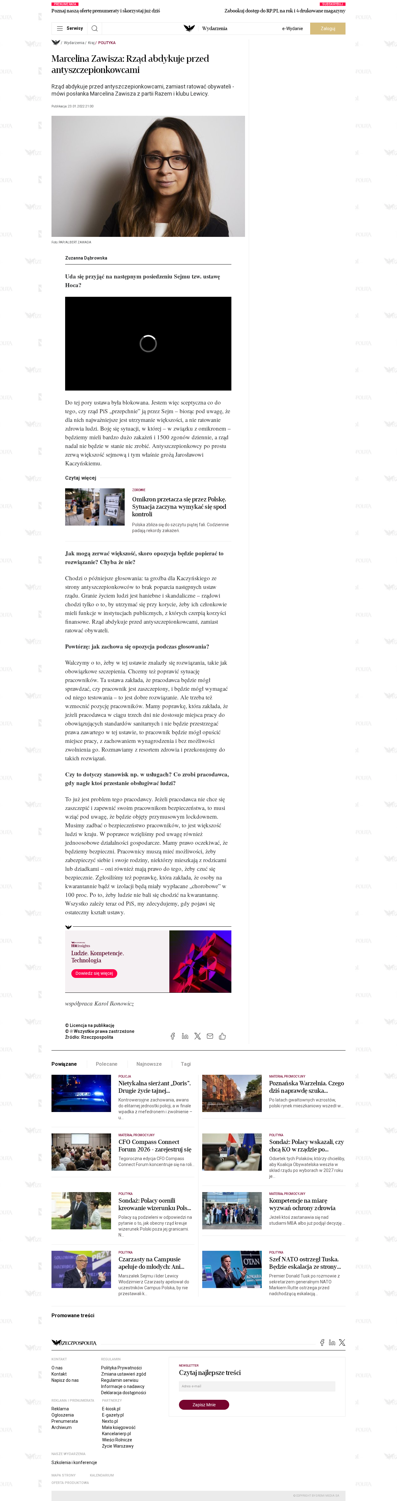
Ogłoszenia (62, 1415)
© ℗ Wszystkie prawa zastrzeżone (99, 1031)
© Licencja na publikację (90, 1025)
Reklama (60, 1408)
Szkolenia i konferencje (74, 1462)
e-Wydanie (292, 28)
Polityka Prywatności (121, 1367)
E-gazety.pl (113, 1415)
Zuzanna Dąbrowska (86, 257)
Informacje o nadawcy (123, 1386)
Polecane (107, 1064)
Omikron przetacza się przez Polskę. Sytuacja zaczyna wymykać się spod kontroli (179, 507)
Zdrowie (138, 490)
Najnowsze (149, 1064)
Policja (124, 1076)
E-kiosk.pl (111, 1408)
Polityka (107, 43)
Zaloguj (328, 28)
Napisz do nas (65, 1380)
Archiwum (61, 1427)
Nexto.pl (110, 1421)
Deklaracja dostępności (123, 1392)
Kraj (91, 43)
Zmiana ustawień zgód (123, 1374)
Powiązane (64, 1064)
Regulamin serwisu (119, 1380)
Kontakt (59, 1374)
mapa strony (63, 1475)
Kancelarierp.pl (116, 1433)
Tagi (186, 1064)
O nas (57, 1367)
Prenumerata (64, 1421)
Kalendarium (102, 1475)
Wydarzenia (214, 28)
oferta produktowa (70, 1483)
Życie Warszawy (118, 1446)
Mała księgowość (119, 1427)
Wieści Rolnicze (117, 1439)
